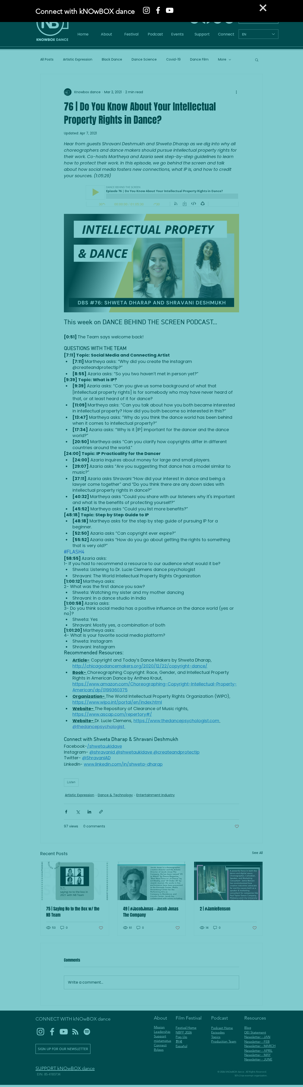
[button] (263, 7)
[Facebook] (158, 10)
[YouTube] (169, 10)
